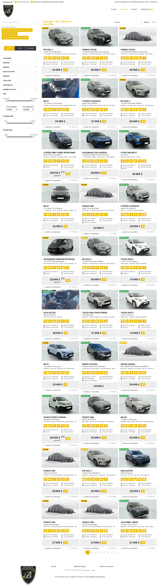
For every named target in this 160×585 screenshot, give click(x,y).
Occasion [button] (31, 48)
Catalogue (124, 9)
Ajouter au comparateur (53, 75)
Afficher (146, 22)
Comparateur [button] (146, 9)
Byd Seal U (6, 30)
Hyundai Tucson (18, 30)
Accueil (114, 9)
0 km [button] (20, 48)
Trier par (117, 22)
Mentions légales (80, 566)
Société (134, 9)
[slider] (6, 101)
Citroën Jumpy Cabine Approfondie (15, 37)
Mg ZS (29, 30)
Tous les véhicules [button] (9, 48)
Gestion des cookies (106, 566)
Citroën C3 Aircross (9, 34)
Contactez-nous (8, 2)
